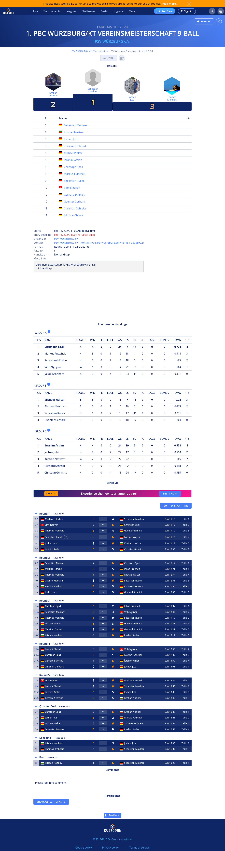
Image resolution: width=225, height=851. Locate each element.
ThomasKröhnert (172, 98)
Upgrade (118, 11)
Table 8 (185, 549)
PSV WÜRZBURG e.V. (112, 41)
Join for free (164, 11)
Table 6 (185, 629)
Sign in (188, 11)
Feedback (114, 815)
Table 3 (185, 530)
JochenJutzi (132, 98)
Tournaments (51, 11)
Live (35, 11)
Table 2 (185, 524)
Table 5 (185, 543)
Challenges (88, 11)
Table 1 (185, 519)
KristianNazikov (53, 94)
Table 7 (185, 617)
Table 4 (185, 537)
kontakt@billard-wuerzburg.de (100, 242)
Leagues (71, 11)
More (132, 11)
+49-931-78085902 (131, 242)
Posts (103, 11)
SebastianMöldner (93, 90)
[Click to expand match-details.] (103, 519)
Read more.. (169, 3)
